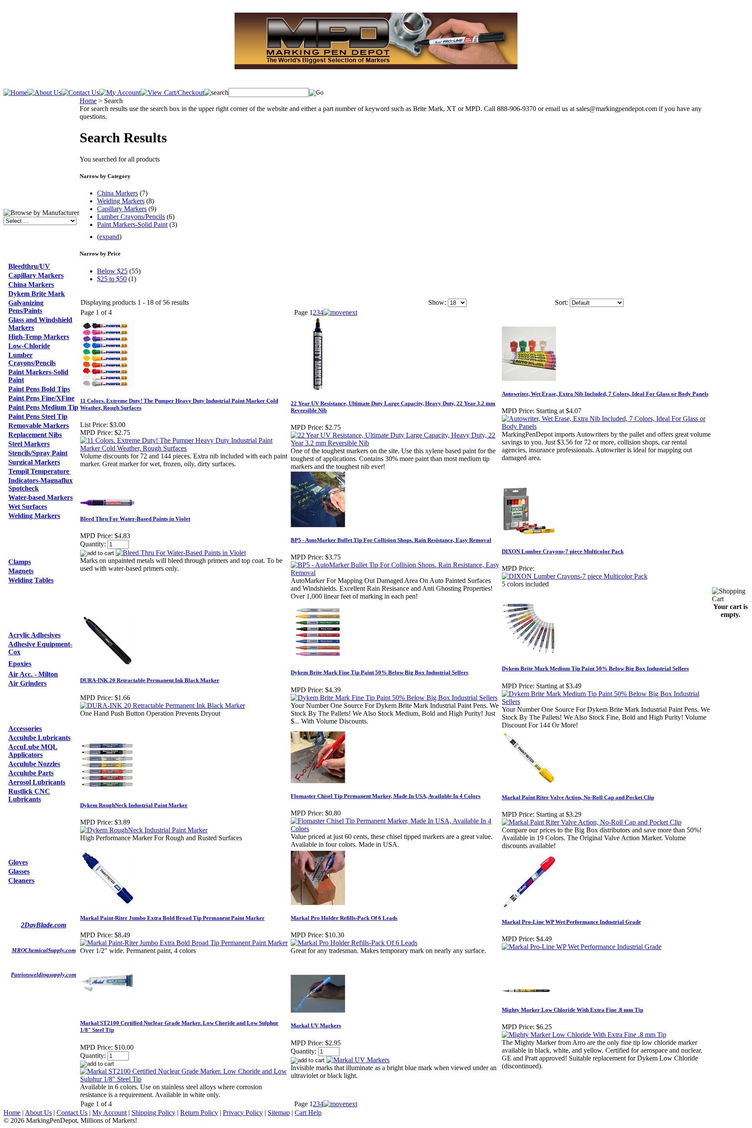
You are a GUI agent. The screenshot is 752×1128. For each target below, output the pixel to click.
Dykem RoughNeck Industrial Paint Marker (134, 805)
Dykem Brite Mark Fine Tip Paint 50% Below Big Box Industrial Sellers (379, 672)
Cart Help (308, 1112)
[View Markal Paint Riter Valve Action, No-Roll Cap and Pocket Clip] (592, 822)
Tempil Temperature (39, 471)
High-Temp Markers (38, 336)
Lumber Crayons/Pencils (32, 359)
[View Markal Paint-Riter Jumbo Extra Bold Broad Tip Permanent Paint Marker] (184, 942)
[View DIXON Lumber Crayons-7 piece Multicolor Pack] (575, 576)
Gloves (18, 862)
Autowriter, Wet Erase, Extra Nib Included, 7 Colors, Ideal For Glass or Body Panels (605, 394)
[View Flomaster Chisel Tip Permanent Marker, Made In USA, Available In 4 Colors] (395, 828)
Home (88, 100)
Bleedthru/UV (29, 266)
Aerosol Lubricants (36, 782)
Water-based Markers (40, 497)
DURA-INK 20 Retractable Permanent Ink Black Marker (149, 680)
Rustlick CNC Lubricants (29, 795)
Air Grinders (27, 683)
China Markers (31, 284)
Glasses (19, 871)
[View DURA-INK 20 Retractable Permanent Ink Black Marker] (162, 705)
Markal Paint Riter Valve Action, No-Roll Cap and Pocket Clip (578, 797)
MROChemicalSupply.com (44, 950)
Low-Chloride (29, 346)
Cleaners (21, 880)
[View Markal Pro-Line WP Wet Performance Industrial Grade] (581, 946)
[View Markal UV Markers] (357, 1060)
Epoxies (19, 663)
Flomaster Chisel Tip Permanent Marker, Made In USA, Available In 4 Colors (385, 796)
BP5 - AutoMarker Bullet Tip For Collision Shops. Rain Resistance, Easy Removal (391, 540)
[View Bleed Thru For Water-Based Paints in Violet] (181, 552)
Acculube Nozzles (34, 764)
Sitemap (279, 1112)
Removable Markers (38, 425)
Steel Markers (29, 444)
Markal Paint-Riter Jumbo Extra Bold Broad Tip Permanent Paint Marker (172, 918)
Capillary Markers (36, 275)
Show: (437, 302)
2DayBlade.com (43, 925)
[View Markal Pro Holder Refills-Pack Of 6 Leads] (354, 942)
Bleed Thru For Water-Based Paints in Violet (135, 518)
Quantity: (93, 544)
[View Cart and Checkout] (172, 92)
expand (109, 236)
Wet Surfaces (27, 506)
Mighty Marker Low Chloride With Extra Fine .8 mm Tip (572, 1010)
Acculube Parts (31, 773)
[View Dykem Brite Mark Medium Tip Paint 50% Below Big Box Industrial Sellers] (607, 701)
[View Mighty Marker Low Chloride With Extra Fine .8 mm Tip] (584, 1034)
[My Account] (120, 92)
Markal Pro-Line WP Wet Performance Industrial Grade (571, 922)
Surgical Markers (34, 462)
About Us (38, 1112)
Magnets (21, 571)
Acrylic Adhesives (34, 635)
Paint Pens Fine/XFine (41, 398)
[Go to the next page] (340, 312)
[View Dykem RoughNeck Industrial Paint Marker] (144, 830)
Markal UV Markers (316, 1025)
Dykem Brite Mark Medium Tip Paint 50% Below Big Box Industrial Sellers (595, 668)
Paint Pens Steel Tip (37, 416)
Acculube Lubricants (39, 737)
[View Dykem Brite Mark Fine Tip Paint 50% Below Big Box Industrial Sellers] (394, 697)
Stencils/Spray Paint (37, 453)
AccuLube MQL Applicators (32, 750)
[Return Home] (15, 92)
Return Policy (199, 1112)
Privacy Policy (243, 1112)
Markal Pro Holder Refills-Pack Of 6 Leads (344, 918)
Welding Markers (34, 515)
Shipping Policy (153, 1112)
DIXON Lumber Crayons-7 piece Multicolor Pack (563, 551)
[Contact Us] (80, 92)
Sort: (561, 302)
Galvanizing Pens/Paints (26, 306)
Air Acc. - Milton (33, 674)
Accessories (25, 728)
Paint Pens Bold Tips (39, 389)
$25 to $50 (112, 279)
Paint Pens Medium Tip (43, 407)
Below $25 (112, 271)
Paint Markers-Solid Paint (132, 224)
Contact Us (72, 1112)
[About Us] (44, 92)
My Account (109, 1112)
